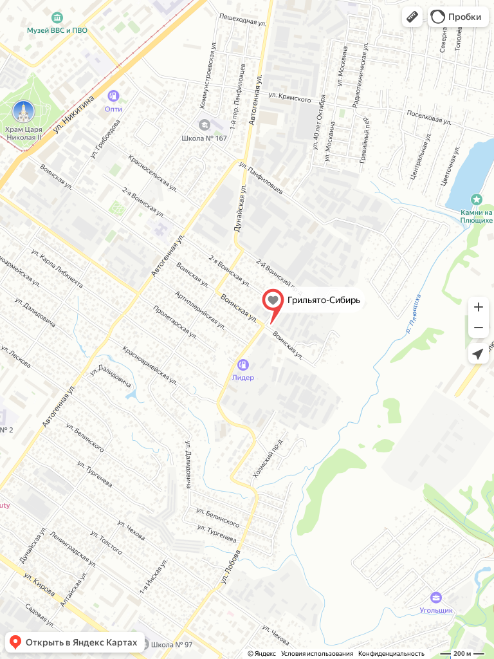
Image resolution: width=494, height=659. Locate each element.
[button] (412, 16)
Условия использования (317, 653)
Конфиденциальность (391, 653)
